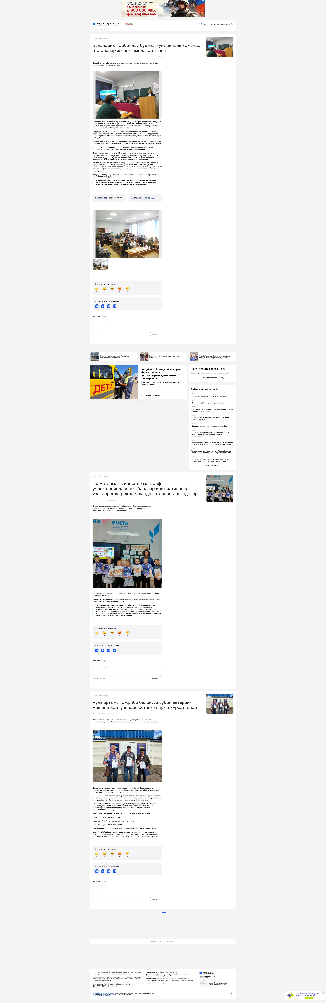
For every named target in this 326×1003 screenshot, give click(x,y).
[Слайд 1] (131, 401)
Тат (205, 24)
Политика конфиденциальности (102, 995)
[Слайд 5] (144, 401)
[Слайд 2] (135, 401)
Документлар (156, 941)
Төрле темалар (169, 941)
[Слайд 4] (141, 401)
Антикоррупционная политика (102, 992)
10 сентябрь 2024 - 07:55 (99, 713)
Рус (197, 24)
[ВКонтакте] (96, 306)
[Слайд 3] (138, 401)
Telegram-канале (102, 198)
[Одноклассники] (102, 306)
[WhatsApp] (114, 306)
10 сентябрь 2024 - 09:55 (99, 56)
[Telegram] (108, 306)
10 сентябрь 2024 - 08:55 (99, 499)
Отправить (155, 334)
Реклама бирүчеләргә (101, 29)
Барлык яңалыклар (212, 465)
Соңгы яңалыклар (101, 38)
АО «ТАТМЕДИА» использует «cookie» (104, 993)
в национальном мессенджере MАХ (143, 198)
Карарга (309, 998)
